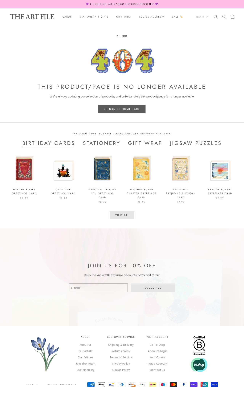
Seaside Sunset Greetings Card (220, 191)
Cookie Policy (121, 370)
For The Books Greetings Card (24, 191)
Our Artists (85, 351)
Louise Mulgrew (151, 16)
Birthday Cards (48, 143)
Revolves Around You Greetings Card (102, 193)
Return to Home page (122, 109)
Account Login (157, 351)
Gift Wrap (124, 16)
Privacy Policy (121, 364)
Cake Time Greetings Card (63, 191)
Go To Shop (157, 345)
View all (122, 215)
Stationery (101, 143)
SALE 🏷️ (177, 16)
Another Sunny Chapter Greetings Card (142, 193)
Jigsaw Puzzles (196, 143)
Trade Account (157, 364)
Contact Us (157, 370)
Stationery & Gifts (94, 16)
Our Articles (85, 357)
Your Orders (157, 357)
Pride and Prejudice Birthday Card (181, 193)
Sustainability (85, 370)
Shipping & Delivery (121, 345)
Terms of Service (121, 357)
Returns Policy (121, 351)
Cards (67, 16)
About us (86, 345)
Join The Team (85, 364)
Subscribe (153, 288)
